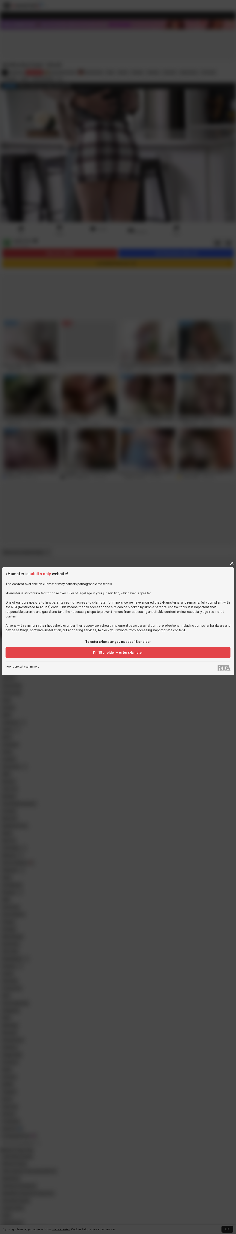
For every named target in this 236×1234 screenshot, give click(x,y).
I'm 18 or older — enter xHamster (118, 652)
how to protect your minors (22, 666)
